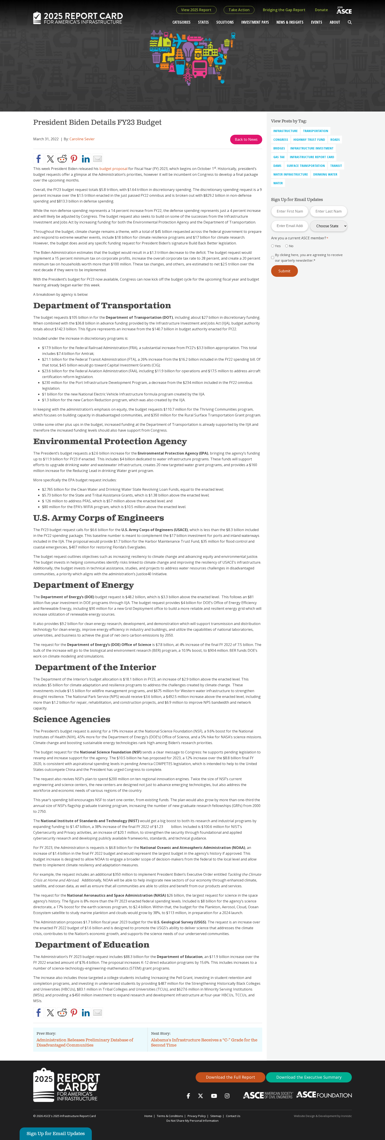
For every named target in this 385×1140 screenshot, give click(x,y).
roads (335, 139)
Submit (284, 271)
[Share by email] (97, 158)
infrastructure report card (312, 157)
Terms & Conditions (170, 1116)
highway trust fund (309, 139)
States (203, 22)
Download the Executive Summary (309, 1077)
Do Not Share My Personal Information (192, 1121)
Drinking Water (325, 174)
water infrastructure (290, 174)
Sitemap (215, 1116)
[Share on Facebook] (38, 158)
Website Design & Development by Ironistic (323, 1116)
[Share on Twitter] (50, 158)
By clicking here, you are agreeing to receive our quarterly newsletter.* (309, 257)
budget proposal (113, 168)
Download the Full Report (230, 1077)
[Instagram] (227, 1096)
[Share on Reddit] (62, 158)
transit (336, 165)
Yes (278, 246)
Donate (321, 9)
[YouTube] (214, 1096)
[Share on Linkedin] (85, 158)
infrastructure (285, 130)
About (335, 22)
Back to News (246, 139)
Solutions (225, 22)
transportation (315, 130)
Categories (181, 22)
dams (277, 165)
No (291, 246)
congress (280, 139)
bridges (279, 148)
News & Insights (289, 22)
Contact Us (233, 1116)
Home (148, 1116)
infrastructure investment (312, 148)
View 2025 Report (196, 9)
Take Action (239, 9)
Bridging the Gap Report (284, 9)
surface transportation (306, 165)
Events (316, 22)
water (278, 183)
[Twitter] (200, 1096)
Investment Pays (255, 22)
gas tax (279, 157)
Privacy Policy (197, 1116)
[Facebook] (188, 1096)
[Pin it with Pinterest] (74, 158)
